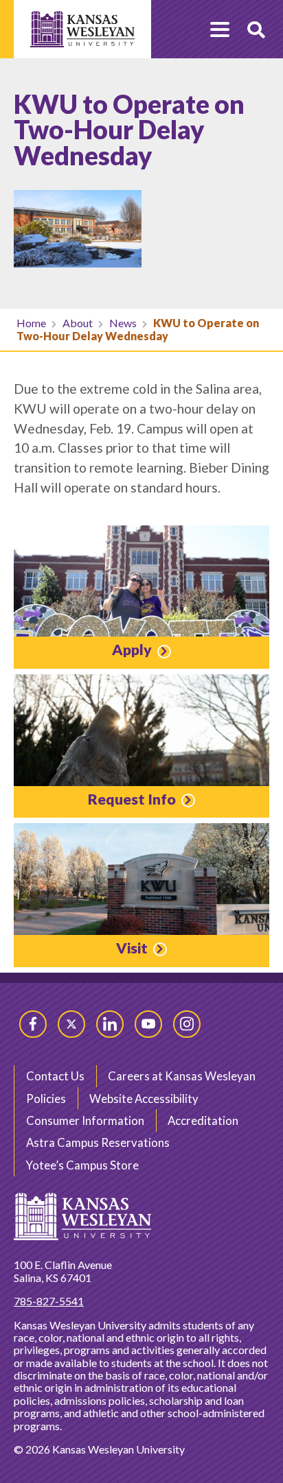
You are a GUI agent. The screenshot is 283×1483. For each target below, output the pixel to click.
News (123, 322)
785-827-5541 (49, 1300)
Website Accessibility (144, 1098)
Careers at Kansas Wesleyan (182, 1076)
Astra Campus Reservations (98, 1142)
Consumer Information (85, 1120)
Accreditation (203, 1120)
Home (31, 322)
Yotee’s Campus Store (82, 1165)
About (78, 322)
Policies (46, 1098)
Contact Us (55, 1076)
